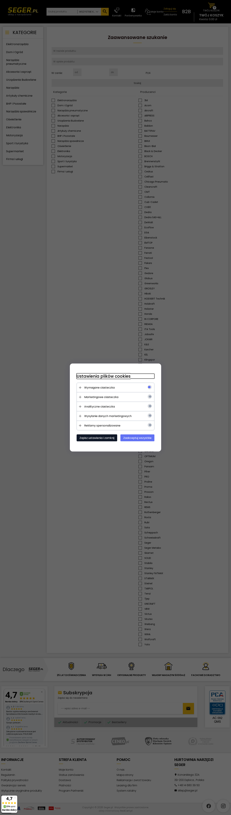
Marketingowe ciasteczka (101, 397)
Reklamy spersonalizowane (102, 426)
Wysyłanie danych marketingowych (108, 416)
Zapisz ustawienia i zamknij (96, 438)
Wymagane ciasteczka (99, 388)
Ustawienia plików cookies (104, 376)
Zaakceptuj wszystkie (137, 438)
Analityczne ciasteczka (99, 407)
